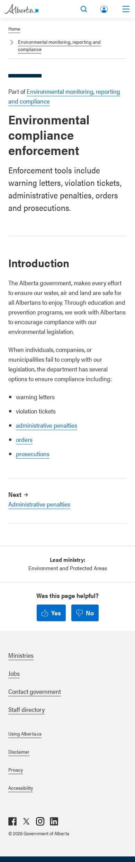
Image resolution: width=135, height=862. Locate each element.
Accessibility (20, 787)
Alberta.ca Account (104, 8)
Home (14, 28)
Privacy (15, 769)
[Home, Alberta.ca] (21, 9)
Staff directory (26, 709)
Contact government (34, 691)
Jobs (14, 673)
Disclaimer (18, 751)
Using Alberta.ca (25, 733)
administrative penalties (46, 425)
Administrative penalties (39, 504)
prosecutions (33, 453)
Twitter (26, 821)
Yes (56, 612)
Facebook (12, 821)
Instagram (40, 821)
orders (24, 439)
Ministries (21, 655)
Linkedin (54, 821)
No (90, 612)
